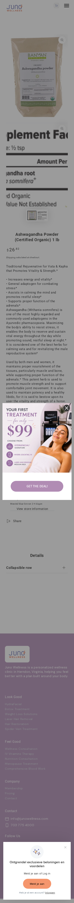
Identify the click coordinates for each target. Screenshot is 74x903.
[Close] (67, 408)
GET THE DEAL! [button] (37, 486)
